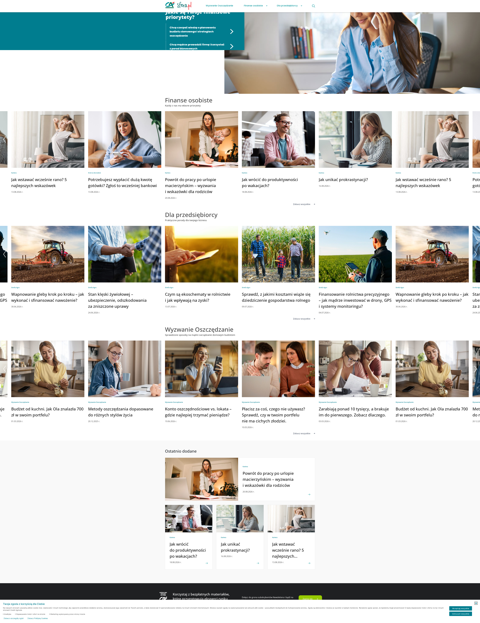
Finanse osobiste (253, 5)
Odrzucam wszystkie (460, 614)
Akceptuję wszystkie (460, 608)
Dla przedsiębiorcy (287, 5)
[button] (476, 603)
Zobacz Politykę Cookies (38, 618)
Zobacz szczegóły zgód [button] (14, 618)
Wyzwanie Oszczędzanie (219, 5)
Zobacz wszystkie (301, 204)
